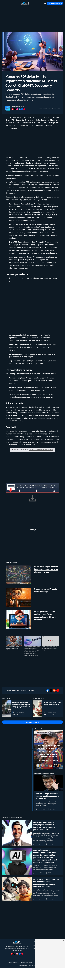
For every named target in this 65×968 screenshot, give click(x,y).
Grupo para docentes (54, 3)
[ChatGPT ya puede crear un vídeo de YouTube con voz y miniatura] (50, 641)
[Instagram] (17, 953)
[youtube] (12, 109)
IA (44, 732)
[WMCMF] (22, 953)
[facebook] (22, 109)
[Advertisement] (32, 19)
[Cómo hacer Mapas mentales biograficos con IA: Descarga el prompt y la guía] (48, 749)
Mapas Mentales (52, 732)
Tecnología (47, 735)
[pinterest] (24, 109)
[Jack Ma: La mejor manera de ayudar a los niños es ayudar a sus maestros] (48, 783)
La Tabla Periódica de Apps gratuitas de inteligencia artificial (13, 648)
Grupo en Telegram (13, 962)
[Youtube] (11, 953)
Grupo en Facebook (26, 962)
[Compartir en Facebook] (47, 690)
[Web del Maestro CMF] (7, 108)
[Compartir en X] (51, 690)
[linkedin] (19, 109)
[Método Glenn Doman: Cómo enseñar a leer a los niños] (37, 708)
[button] (3, 3)
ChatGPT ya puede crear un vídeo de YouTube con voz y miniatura (49, 648)
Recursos (39, 735)
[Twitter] (14, 953)
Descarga (39, 732)
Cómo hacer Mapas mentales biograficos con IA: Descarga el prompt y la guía (46, 569)
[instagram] (17, 109)
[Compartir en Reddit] (54, 690)
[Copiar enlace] (57, 690)
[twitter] (15, 109)
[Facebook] (19, 953)
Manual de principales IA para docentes (41, 450)
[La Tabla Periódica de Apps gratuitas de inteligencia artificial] (14, 641)
